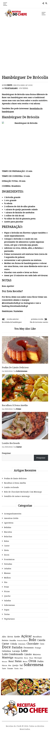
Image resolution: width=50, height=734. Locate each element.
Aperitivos (8, 523)
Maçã (31, 658)
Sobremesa (33, 664)
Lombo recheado (11, 443)
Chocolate (33, 643)
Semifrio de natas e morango (17, 496)
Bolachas (8, 536)
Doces (6, 555)
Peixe (18, 409)
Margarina (18, 658)
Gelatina (6, 651)
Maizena (37, 654)
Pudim (40, 661)
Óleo (21, 668)
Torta (16, 668)
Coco (42, 644)
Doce (6, 646)
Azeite (17, 636)
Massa (26, 658)
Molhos (7, 577)
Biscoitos (8, 532)
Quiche (7, 596)
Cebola (13, 643)
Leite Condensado (12, 654)
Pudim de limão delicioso (15, 367)
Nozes (25, 661)
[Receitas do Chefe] (25, 703)
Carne (19, 446)
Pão (5, 582)
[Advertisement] (25, 46)
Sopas (6, 609)
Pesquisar (6, 453)
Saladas (7, 600)
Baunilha (12, 640)
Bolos (6, 541)
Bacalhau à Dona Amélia (15, 405)
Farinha (17, 647)
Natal (11, 661)
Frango (38, 647)
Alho (4, 636)
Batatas (5, 640)
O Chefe (8, 85)
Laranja (16, 651)
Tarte (4, 668)
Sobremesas (21, 371)
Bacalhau (37, 636)
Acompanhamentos (12, 513)
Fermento (29, 647)
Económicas (9, 559)
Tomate (10, 668)
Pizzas (7, 591)
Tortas (7, 614)
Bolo (32, 639)
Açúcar (26, 636)
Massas (7, 573)
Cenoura (21, 644)
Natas (18, 661)
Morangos (38, 658)
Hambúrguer (7, 311)
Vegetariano (11, 88)
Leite (24, 650)
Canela (41, 640)
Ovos (32, 660)
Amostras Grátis (11, 518)
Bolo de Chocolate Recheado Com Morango (23, 492)
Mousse (4, 661)
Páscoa (4, 665)
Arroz (10, 636)
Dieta (6, 550)
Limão (28, 654)
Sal (21, 665)
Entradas (8, 564)
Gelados (7, 568)
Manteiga (7, 657)
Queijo (15, 665)
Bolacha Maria (22, 640)
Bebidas (7, 527)
